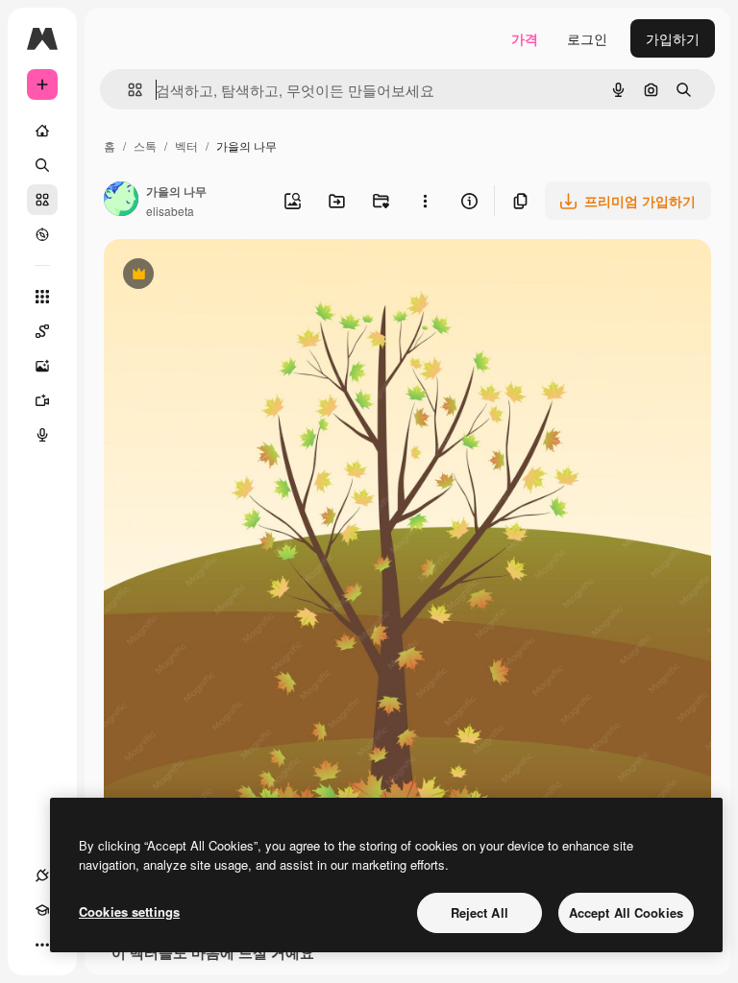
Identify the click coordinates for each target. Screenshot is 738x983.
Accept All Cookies (626, 912)
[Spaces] (42, 331)
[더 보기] (42, 944)
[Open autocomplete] (127, 90)
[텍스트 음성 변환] (42, 435)
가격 (524, 38)
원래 (214, 276)
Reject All (479, 912)
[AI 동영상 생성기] (42, 400)
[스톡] (42, 199)
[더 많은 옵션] (425, 200)
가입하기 (673, 38)
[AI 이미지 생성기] (42, 365)
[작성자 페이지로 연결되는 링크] (121, 200)
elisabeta (170, 211)
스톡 (145, 145)
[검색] (42, 165)
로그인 (587, 38)
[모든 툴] (42, 296)
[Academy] (42, 910)
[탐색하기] (42, 234)
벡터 (186, 145)
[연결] (42, 875)
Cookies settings (129, 911)
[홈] (42, 130)
